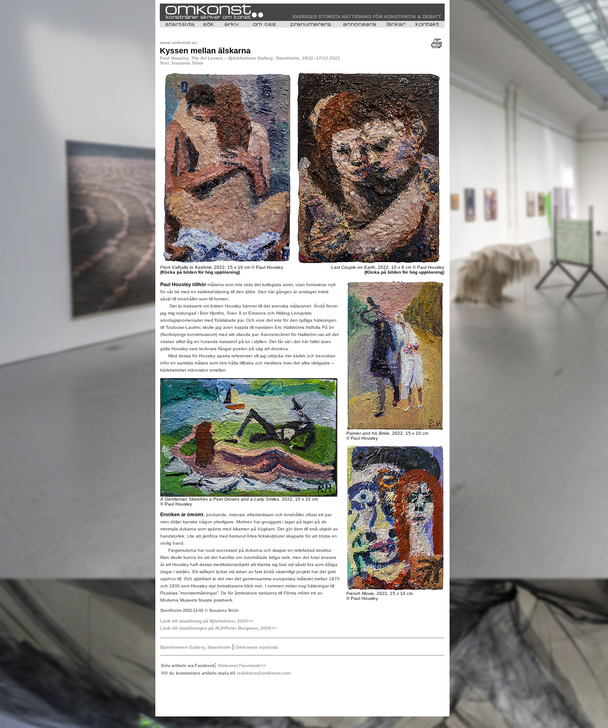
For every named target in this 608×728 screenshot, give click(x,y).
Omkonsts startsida (256, 647)
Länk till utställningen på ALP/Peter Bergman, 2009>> (218, 628)
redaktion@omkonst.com (264, 673)
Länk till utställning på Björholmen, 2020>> (206, 621)
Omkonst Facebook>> (242, 665)
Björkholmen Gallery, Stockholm (195, 647)
